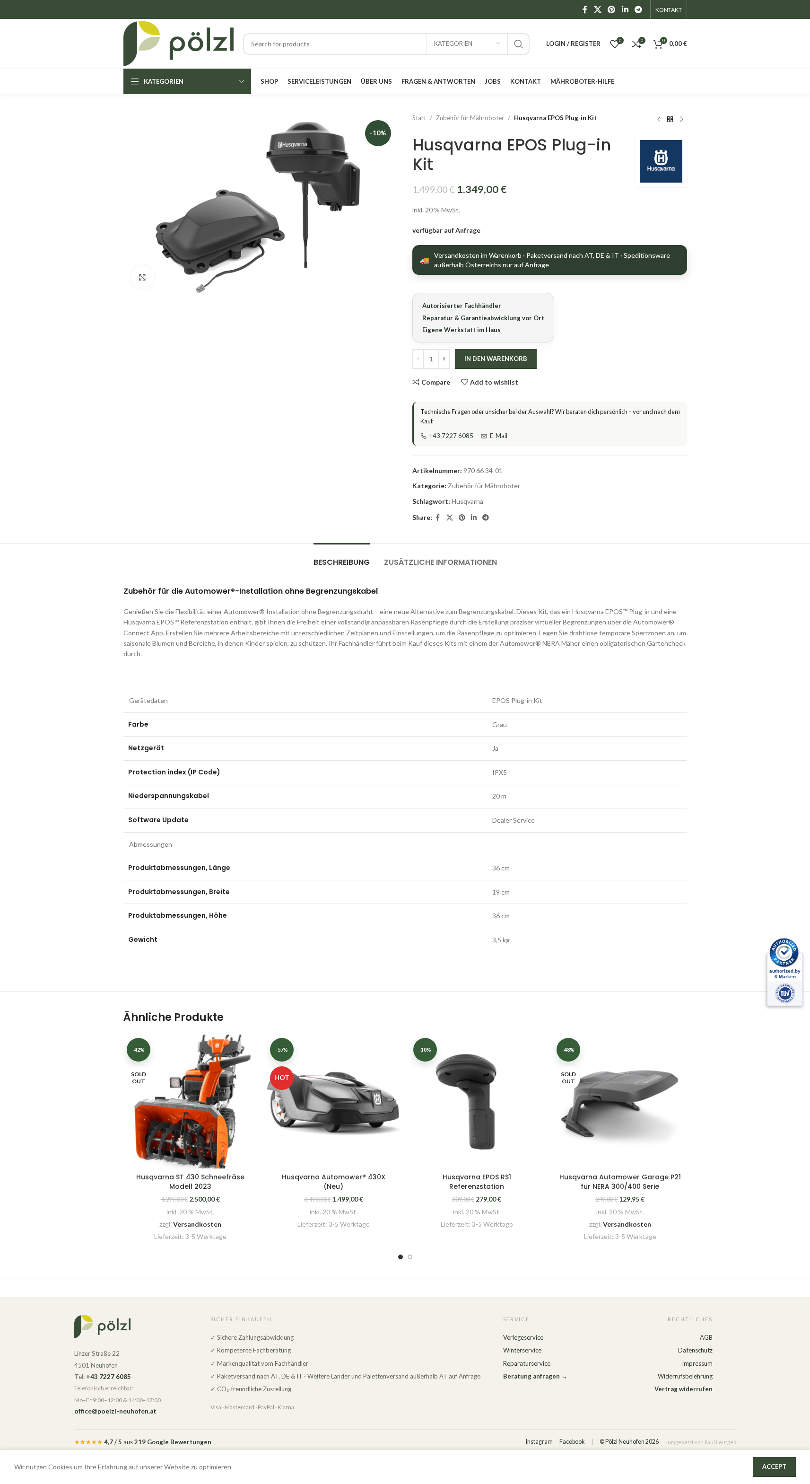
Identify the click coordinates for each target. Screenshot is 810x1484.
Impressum (697, 1363)
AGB (706, 1337)
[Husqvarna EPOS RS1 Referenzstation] (477, 1101)
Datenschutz (695, 1350)
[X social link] (597, 9)
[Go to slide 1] (400, 1257)
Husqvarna (467, 501)
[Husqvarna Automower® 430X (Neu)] (334, 1101)
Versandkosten (197, 1224)
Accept (774, 1466)
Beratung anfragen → (535, 1376)
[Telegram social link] (638, 9)
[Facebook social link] (585, 9)
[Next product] (681, 119)
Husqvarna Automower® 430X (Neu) (333, 1181)
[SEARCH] (519, 44)
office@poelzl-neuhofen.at (115, 1411)
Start (419, 118)
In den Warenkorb (495, 358)
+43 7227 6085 (451, 435)
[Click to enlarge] (142, 277)
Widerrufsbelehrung (685, 1376)
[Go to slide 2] (410, 1257)
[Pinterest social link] (611, 9)
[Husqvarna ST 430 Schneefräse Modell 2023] (190, 1101)
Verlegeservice (523, 1337)
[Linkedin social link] (624, 9)
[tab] (342, 557)
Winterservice (522, 1350)
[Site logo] (178, 43)
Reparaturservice (526, 1363)
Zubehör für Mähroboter (470, 118)
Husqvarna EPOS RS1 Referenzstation (477, 1181)
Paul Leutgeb (720, 1442)
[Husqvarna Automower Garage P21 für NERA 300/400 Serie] (620, 1101)
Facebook (571, 1441)
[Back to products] (670, 119)
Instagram (539, 1441)
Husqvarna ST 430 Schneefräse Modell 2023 (190, 1181)
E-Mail (498, 435)
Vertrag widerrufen (683, 1389)
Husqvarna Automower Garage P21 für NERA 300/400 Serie (620, 1181)
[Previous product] (658, 119)
